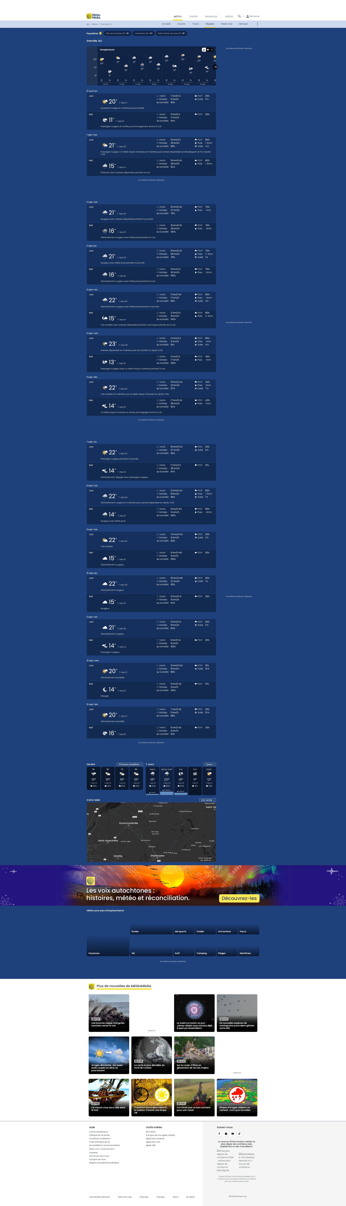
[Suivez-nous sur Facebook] (219, 1134)
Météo (95, 24)
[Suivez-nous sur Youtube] (232, 1134)
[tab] (204, 50)
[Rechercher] (239, 16)
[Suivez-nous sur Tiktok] (239, 1134)
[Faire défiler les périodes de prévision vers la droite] (215, 66)
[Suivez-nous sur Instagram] (226, 1134)
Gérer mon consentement (101, 1149)
